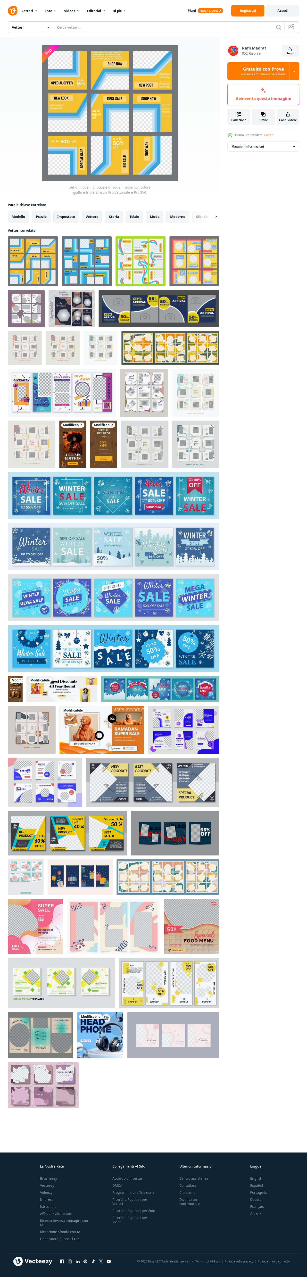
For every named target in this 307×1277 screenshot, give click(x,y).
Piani (192, 10)
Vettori (27, 10)
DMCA (117, 1185)
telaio (134, 216)
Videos (69, 10)
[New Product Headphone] (100, 1035)
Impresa (47, 1199)
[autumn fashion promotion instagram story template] (72, 444)
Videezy (46, 1192)
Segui (290, 53)
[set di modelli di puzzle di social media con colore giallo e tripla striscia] (33, 261)
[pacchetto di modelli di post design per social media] (26, 877)
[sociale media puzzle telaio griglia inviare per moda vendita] (26, 308)
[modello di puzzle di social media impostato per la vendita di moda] (31, 444)
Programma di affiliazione (133, 1192)
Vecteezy (47, 1185)
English (256, 1178)
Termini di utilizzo (207, 1261)
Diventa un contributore (189, 1201)
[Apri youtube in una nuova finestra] (109, 1261)
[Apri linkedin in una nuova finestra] (78, 1261)
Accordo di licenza (127, 1178)
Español (256, 1185)
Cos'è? (268, 135)
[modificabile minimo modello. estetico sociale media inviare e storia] (40, 1035)
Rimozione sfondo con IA (60, 1231)
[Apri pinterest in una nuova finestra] (85, 1261)
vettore (92, 216)
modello (18, 216)
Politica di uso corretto (273, 1261)
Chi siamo (187, 1192)
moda (154, 216)
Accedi (282, 10)
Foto (48, 10)
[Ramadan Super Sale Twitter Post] (101, 730)
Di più (117, 10)
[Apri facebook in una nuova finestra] (62, 1261)
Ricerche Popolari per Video (129, 1219)
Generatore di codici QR (59, 1238)
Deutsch (257, 1199)
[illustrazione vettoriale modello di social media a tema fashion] (35, 926)
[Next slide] (212, 217)
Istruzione (48, 1206)
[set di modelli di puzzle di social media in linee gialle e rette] (194, 261)
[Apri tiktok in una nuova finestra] (93, 1261)
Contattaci (187, 1185)
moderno (177, 216)
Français (257, 1206)
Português (258, 1192)
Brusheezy (48, 1178)
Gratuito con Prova (263, 71)
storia (114, 216)
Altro (254, 1213)
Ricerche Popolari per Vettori (129, 1201)
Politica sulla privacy (238, 1261)
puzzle (41, 216)
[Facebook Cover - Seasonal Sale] (61, 689)
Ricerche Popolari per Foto (133, 1210)
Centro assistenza (193, 1178)
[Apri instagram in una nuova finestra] (70, 1261)
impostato (66, 216)
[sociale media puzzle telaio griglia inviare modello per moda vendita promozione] (144, 393)
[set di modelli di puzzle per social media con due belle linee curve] (141, 261)
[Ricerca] (279, 27)
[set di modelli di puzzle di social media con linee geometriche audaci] (87, 261)
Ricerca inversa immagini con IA (64, 1222)
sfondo (202, 216)
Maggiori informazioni (248, 146)
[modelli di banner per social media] (183, 730)
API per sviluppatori (56, 1213)
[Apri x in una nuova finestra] (101, 1261)
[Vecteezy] (12, 11)
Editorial (94, 10)
